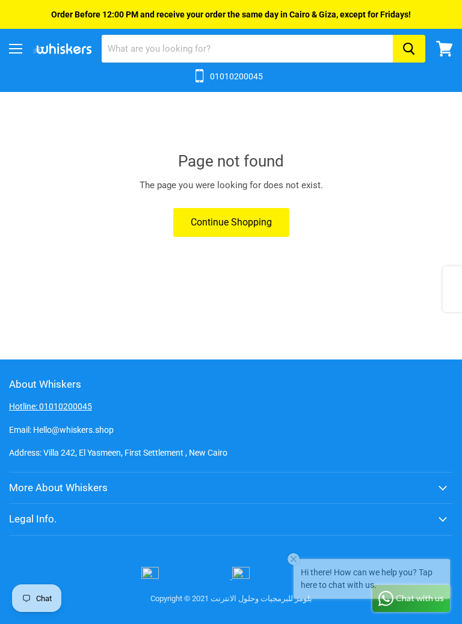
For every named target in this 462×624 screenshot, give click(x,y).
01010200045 (236, 76)
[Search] (409, 49)
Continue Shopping (231, 222)
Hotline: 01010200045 (50, 406)
